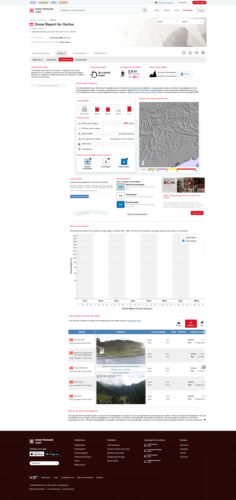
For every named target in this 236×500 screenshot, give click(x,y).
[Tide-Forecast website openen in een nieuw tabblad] (53, 2)
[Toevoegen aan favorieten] (184, 52)
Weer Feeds (112, 460)
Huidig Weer (51, 59)
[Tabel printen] (203, 52)
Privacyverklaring (53, 489)
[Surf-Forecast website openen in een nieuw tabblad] (33, 2)
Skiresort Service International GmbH (142, 92)
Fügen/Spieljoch (81, 368)
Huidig (60, 53)
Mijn (188, 10)
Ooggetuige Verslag (116, 456)
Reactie (99, 477)
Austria (42, 20)
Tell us (131, 123)
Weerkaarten (80, 448)
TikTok (183, 452)
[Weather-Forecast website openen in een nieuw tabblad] (63, 2)
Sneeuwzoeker (81, 59)
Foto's (177, 10)
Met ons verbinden (85, 477)
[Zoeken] (144, 10)
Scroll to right (204, 367)
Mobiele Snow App (115, 452)
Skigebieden (79, 445)
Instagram (184, 448)
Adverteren (46, 477)
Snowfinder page (134, 320)
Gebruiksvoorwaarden (37, 489)
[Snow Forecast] (41, 10)
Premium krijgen (199, 2)
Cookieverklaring (68, 489)
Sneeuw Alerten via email (118, 448)
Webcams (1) (38, 59)
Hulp (56, 477)
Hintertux (78, 396)
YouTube (184, 456)
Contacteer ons (67, 477)
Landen (32, 20)
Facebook (184, 445)
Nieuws (167, 10)
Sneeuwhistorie (80, 53)
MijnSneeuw (79, 464)
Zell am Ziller (79, 340)
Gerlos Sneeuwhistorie (137, 214)
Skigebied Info (100, 53)
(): (105, 155)
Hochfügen (78, 382)
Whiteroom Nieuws (82, 456)
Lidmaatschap (113, 445)
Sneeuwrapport (81, 452)
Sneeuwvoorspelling (41, 53)
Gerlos (53, 20)
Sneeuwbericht (66, 59)
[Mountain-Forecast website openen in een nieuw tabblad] (43, 2)
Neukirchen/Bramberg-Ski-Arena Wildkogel (83, 354)
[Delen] (196, 52)
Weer (157, 10)
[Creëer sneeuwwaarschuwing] (190, 52)
